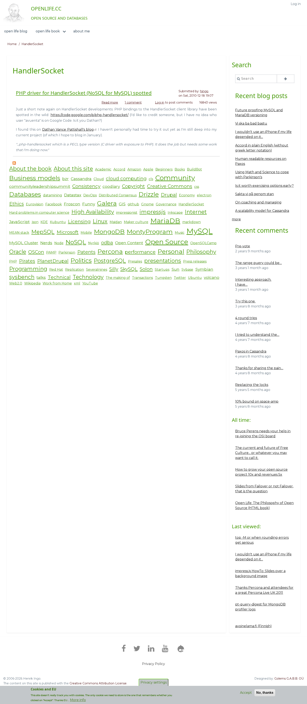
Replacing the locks (251, 385)
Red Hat (56, 270)
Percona (110, 251)
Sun (175, 269)
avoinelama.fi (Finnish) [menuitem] (253, 626)
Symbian (204, 269)
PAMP (51, 252)
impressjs (153, 212)
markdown (191, 222)
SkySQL (129, 269)
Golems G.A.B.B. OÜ (289, 678)
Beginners (164, 169)
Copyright (133, 186)
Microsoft (68, 232)
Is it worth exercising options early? (264, 186)
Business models (34, 178)
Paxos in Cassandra (250, 351)
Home (12, 44)
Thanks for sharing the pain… (259, 368)
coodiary (111, 186)
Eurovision (34, 204)
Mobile (86, 233)
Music (179, 233)
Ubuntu (195, 278)
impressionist (126, 213)
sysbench (21, 277)
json (35, 222)
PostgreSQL (110, 260)
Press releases (195, 261)
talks (41, 277)
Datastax (72, 194)
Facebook (53, 204)
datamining (52, 195)
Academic (103, 169)
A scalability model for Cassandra (262, 211)
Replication (74, 270)
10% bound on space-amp (256, 401)
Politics (81, 260)
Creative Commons (169, 186)
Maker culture (136, 222)
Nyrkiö (93, 243)
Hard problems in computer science (39, 213)
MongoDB (109, 231)
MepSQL (43, 232)
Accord (119, 169)
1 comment (133, 102)
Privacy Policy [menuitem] (153, 664)
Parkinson (66, 252)
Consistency (86, 186)
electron (204, 195)
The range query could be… (258, 263)
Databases (25, 194)
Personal (171, 251)
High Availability (92, 212)
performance (140, 252)
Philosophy (201, 251)
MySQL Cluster (23, 242)
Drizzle (149, 194)
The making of (118, 278)
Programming (28, 268)
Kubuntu (58, 222)
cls (151, 179)
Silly (113, 269)
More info (78, 700)
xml (77, 283)
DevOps (90, 195)
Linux (100, 221)
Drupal (169, 195)
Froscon (72, 203)
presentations (162, 260)
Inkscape (175, 213)
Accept (246, 693)
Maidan (116, 222)
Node (58, 243)
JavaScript (19, 221)
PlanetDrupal (53, 261)
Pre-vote (242, 246)
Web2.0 (15, 283)
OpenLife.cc (46, 8)
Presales (135, 261)
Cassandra (81, 178)
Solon (146, 269)
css (196, 187)
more (236, 219)
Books (180, 169)
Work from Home (57, 283)
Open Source (166, 242)
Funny (88, 203)
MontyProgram (150, 231)
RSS (14, 163)
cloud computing (126, 178)
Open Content (129, 242)
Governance (166, 204)
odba (107, 242)
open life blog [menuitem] (15, 31)
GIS (122, 203)
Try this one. (245, 301)
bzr (65, 178)
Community (175, 178)
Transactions (142, 278)
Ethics (16, 204)
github (133, 204)
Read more (109, 103)
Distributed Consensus (118, 195)
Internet (196, 212)
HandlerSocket (191, 204)
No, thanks (264, 692)
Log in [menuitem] (296, 4)
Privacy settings (154, 682)
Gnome (147, 204)
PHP (13, 261)
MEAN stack (19, 233)
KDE (44, 222)
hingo (204, 91)
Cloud (99, 179)
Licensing (79, 221)
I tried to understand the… (257, 335)
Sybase (187, 270)
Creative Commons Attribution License (98, 683)
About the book (30, 168)
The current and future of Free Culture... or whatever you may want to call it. (261, 453)
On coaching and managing (258, 202)
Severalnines (96, 270)
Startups (162, 270)
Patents (86, 252)
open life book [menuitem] (48, 31)
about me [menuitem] (81, 31)
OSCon (36, 252)
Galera (107, 203)
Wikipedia (32, 283)
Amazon (134, 169)
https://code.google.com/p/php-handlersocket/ (89, 115)
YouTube (90, 283)
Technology (88, 277)
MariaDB (165, 221)
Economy (187, 195)
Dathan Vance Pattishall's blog (68, 129)
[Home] (13, 13)
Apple (148, 169)
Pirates (27, 261)
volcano (211, 277)
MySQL (199, 231)
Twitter (180, 278)
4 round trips (246, 318)
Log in (159, 102)
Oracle (17, 251)
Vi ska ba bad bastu (251, 123)
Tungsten (163, 278)
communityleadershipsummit (39, 186)
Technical (59, 277)
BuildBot (194, 169)
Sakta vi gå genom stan (254, 194)
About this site (73, 168)
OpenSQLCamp (203, 243)
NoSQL (76, 242)
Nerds (46, 242)
